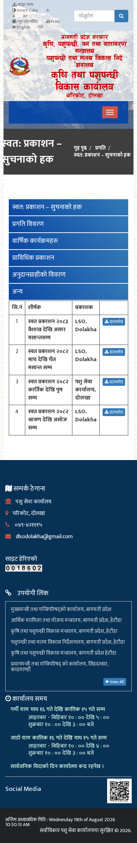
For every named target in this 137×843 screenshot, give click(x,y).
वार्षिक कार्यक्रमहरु (35, 240)
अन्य (17, 291)
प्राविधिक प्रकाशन (33, 257)
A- (48, 10)
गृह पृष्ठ (80, 148)
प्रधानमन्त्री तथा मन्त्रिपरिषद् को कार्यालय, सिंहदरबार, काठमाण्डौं (59, 667)
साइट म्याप (25, 4)
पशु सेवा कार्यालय (31, 502)
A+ (25, 16)
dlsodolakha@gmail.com (42, 536)
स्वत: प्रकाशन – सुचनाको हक (47, 207)
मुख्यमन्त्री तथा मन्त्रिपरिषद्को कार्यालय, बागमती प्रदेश (61, 609)
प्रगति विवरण (28, 224)
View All (116, 681)
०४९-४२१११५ (26, 525)
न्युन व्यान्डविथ (27, 21)
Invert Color (27, 10)
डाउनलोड (116, 321)
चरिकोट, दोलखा (26, 513)
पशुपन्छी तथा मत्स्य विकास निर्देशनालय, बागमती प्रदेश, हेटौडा (68, 642)
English (23, 27)
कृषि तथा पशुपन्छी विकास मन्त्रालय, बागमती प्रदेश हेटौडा (63, 653)
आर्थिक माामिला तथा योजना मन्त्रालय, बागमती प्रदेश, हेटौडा (66, 620)
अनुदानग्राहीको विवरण (39, 274)
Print (55, 21)
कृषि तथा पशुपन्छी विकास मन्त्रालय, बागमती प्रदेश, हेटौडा (64, 631)
